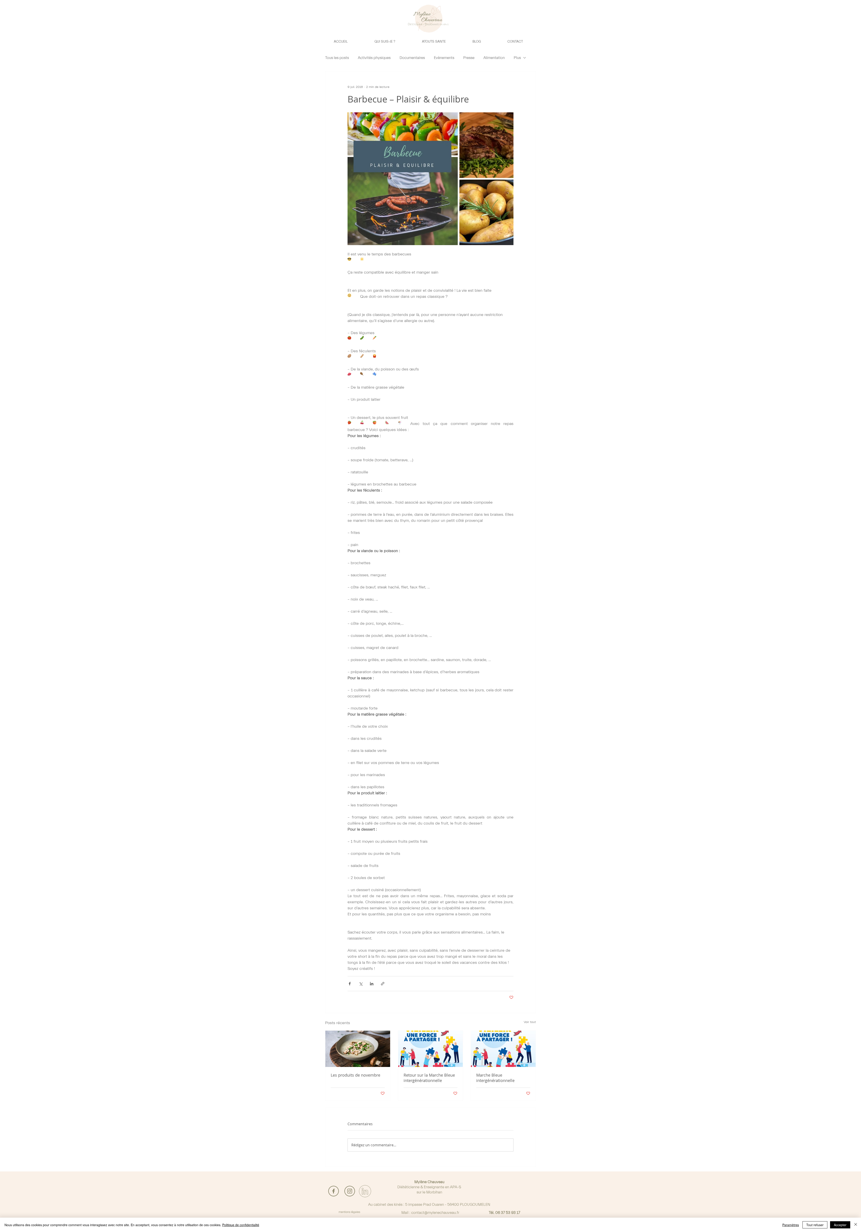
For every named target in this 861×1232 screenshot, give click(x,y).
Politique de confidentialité (240, 1225)
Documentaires (412, 58)
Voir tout (530, 1022)
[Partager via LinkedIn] (372, 984)
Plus (517, 58)
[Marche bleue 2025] (430, 1049)
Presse (468, 58)
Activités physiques (374, 58)
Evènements (444, 58)
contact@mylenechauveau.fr (435, 1212)
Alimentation (494, 58)
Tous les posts (337, 58)
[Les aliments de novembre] (357, 1049)
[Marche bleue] (503, 1049)
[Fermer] (855, 1224)
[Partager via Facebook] (350, 984)
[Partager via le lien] (382, 984)
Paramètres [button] (790, 1225)
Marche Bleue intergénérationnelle (495, 1077)
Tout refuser (815, 1225)
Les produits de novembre (355, 1075)
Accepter (840, 1225)
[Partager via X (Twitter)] (361, 984)
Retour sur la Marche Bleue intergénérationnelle (429, 1077)
